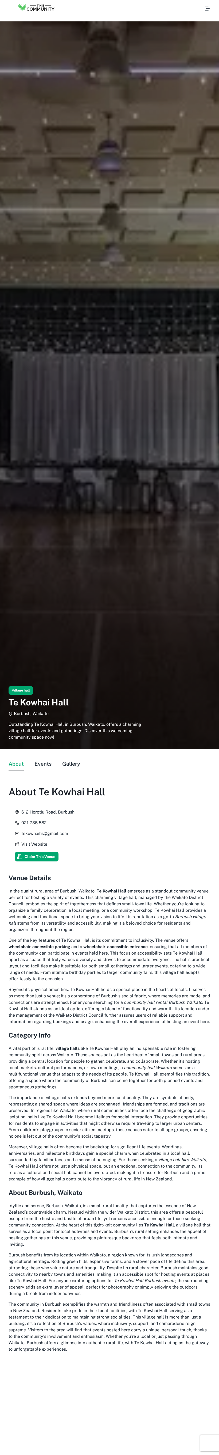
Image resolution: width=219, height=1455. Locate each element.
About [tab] (16, 764)
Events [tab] (43, 764)
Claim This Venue (40, 856)
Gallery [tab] (71, 764)
